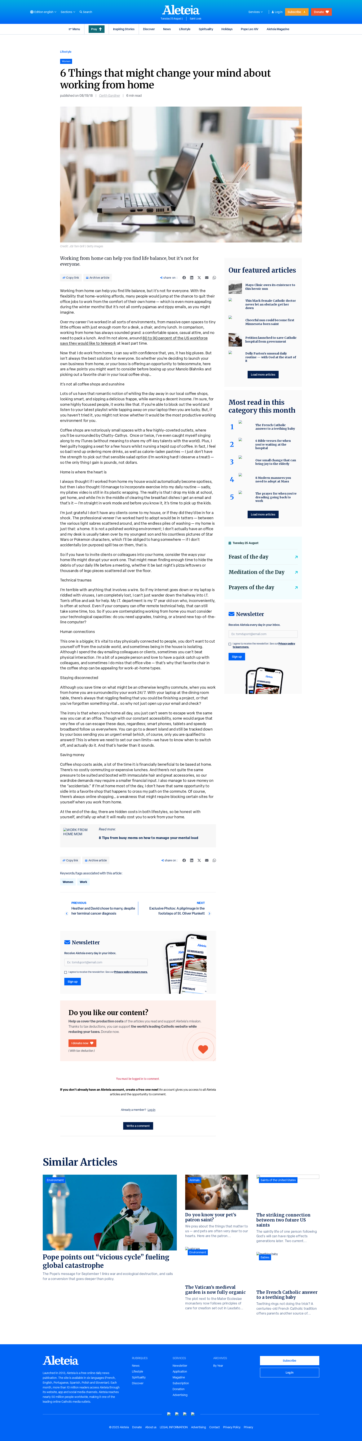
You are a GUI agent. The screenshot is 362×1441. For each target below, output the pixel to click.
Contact (214, 1427)
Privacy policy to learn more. (131, 972)
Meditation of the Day (256, 572)
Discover (149, 29)
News (167, 29)
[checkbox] (65, 972)
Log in (279, 12)
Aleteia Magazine (278, 29)
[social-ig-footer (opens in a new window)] (193, 1414)
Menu (76, 29)
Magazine (179, 1377)
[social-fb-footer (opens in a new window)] (177, 1414)
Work (83, 882)
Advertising (180, 1395)
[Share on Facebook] (184, 277)
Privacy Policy (231, 1427)
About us (150, 1427)
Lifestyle (184, 29)
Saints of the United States (278, 1180)
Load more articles (263, 374)
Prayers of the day (251, 587)
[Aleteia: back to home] (181, 9)
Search (87, 12)
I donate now (79, 1043)
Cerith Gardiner (109, 95)
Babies (265, 1257)
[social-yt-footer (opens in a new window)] (169, 1414)
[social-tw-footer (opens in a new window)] (185, 1414)
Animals (194, 1180)
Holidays (227, 29)
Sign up (73, 981)
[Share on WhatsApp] (214, 277)
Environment (55, 1180)
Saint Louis (195, 18)
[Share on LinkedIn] (191, 277)
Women (68, 882)
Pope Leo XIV (249, 29)
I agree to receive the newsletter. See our (108, 972)
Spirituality (206, 29)
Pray (94, 29)
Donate (319, 12)
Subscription (181, 1383)
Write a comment (138, 1126)
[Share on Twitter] (199, 277)
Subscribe (294, 12)
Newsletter (180, 1366)
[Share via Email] (206, 277)
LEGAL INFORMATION (174, 1427)
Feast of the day (248, 557)
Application (180, 1371)
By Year (218, 1366)
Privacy (248, 1427)
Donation (179, 1389)
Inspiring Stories (123, 29)
